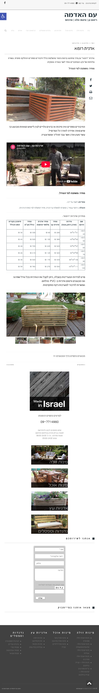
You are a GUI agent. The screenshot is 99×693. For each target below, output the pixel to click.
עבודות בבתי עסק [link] (35, 647)
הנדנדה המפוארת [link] (12, 641)
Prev (8, 99)
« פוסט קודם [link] (81, 365)
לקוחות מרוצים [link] (91, 3)
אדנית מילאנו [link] (37, 641)
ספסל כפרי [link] (15, 647)
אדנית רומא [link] (38, 638)
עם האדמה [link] (79, 688)
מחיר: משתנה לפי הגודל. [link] (72, 193)
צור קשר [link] (81, 3)
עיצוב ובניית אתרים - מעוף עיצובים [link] (11, 688)
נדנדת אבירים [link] (13, 644)
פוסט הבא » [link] (10, 365)
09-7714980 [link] (69, 3)
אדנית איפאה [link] (37, 644)
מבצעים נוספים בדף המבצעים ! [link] (70, 356)
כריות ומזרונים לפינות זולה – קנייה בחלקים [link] (83, 672)
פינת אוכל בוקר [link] (60, 638)
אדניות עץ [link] (85, 43)
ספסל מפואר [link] (14, 654)
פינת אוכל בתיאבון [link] (59, 641)
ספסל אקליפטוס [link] (12, 650)
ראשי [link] (92, 43)
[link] (3, 16)
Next (83, 99)
